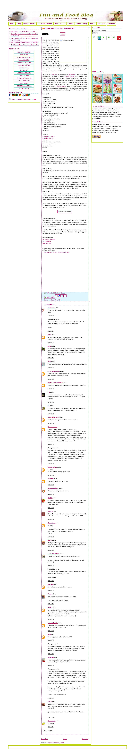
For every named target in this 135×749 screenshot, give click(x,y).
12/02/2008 (51, 698)
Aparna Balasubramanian (56, 382)
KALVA (50, 498)
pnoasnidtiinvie (53, 623)
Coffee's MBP (72, 74)
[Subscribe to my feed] (43, 252)
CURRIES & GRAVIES (24, 73)
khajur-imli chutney (47, 138)
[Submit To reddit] (62, 297)
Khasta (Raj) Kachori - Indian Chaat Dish (59, 28)
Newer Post (44, 739)
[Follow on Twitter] (115, 39)
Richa (50, 607)
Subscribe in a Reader (50, 252)
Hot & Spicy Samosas (48, 239)
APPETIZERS (24, 54)
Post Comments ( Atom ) (56, 742)
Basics (93, 24)
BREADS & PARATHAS (24, 78)
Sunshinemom (52, 427)
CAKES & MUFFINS (24, 81)
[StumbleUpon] (49, 297)
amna (50, 334)
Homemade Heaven (54, 371)
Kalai (49, 634)
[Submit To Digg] (56, 297)
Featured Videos (44, 24)
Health (71, 24)
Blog (19, 24)
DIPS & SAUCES (24, 75)
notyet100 (51, 478)
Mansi (50, 540)
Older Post (85, 739)
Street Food (54, 74)
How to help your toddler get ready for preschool (24, 42)
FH (49, 392)
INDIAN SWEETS (24, 88)
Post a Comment (48, 730)
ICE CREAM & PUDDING (24, 86)
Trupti (50, 594)
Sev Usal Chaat (46, 243)
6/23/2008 (51, 619)
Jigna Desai (51, 523)
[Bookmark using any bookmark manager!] (54, 293)
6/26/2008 (51, 665)
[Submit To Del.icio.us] (59, 297)
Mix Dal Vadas (46, 241)
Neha (49, 346)
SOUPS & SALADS (24, 65)
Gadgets (101, 24)
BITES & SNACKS (24, 60)
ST (49, 405)
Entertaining (81, 24)
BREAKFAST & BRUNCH (24, 57)
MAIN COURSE (24, 67)
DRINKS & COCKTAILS (24, 62)
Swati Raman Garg (54, 553)
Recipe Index (29, 24)
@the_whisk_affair (53, 417)
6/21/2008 (51, 604)
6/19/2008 (51, 315)
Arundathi (51, 584)
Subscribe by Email (63, 252)
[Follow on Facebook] (110, 39)
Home (12, 24)
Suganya (51, 511)
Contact (111, 24)
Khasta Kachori (69, 76)
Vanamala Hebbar (53, 488)
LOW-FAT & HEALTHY (24, 52)
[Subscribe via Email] (105, 39)
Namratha (51, 657)
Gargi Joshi (51, 721)
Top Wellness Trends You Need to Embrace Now (25, 45)
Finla (49, 361)
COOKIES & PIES (24, 83)
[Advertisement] (67, 6)
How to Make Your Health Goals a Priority (23, 31)
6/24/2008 (51, 640)
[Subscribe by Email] (57, 252)
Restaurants (60, 24)
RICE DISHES (24, 70)
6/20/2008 (51, 342)
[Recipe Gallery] (107, 103)
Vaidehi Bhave (52, 467)
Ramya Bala (52, 307)
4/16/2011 (50, 727)
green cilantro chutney (48, 136)
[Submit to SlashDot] (65, 297)
